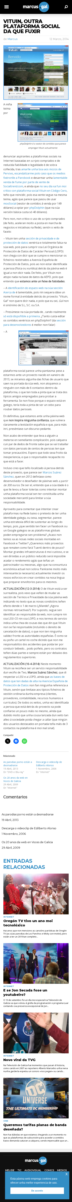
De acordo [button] (37, 1190)
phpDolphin (36, 208)
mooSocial (9, 203)
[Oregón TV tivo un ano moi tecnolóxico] (36, 894)
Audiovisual (32, 1170)
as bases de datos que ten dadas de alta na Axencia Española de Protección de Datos (35, 681)
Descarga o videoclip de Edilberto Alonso (49, 763)
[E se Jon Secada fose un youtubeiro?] (36, 963)
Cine (5, 1121)
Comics (49, 1170)
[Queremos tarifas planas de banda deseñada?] (36, 1098)
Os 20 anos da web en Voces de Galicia (15, 779)
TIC (19, 1170)
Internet (8, 917)
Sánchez (8, 476)
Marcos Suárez (52, 472)
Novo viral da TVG (19, 1060)
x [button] (66, 1173)
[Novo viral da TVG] (36, 1033)
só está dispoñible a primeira (21, 316)
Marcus (12, 39)
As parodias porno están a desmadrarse (28, 814)
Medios (62, 1170)
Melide (9, 1170)
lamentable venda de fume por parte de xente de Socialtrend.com (35, 182)
